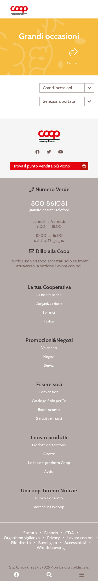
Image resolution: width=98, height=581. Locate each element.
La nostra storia (49, 294)
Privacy (53, 537)
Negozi (49, 356)
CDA (69, 532)
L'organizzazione (49, 303)
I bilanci (49, 312)
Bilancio (51, 532)
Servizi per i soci (49, 418)
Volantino (49, 347)
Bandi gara (47, 542)
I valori (49, 321)
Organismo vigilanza (22, 537)
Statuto (30, 532)
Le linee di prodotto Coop (49, 462)
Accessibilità (75, 542)
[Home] (19, 9)
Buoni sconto (49, 409)
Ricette (49, 453)
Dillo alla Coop (51, 251)
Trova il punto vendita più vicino (41, 166)
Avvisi (49, 471)
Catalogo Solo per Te (49, 400)
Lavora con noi (68, 265)
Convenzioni (49, 392)
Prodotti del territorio (49, 445)
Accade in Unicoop (49, 507)
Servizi (49, 365)
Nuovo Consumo (49, 498)
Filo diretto (21, 542)
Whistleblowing (51, 547)
